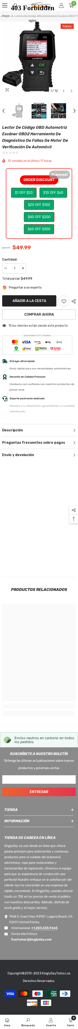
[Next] (71, 91)
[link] (39, 706)
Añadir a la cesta (29, 301)
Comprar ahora (39, 314)
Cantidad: (9, 259)
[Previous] (63, 91)
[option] (19, 110)
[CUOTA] (72, 301)
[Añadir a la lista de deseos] (63, 301)
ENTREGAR (39, 792)
